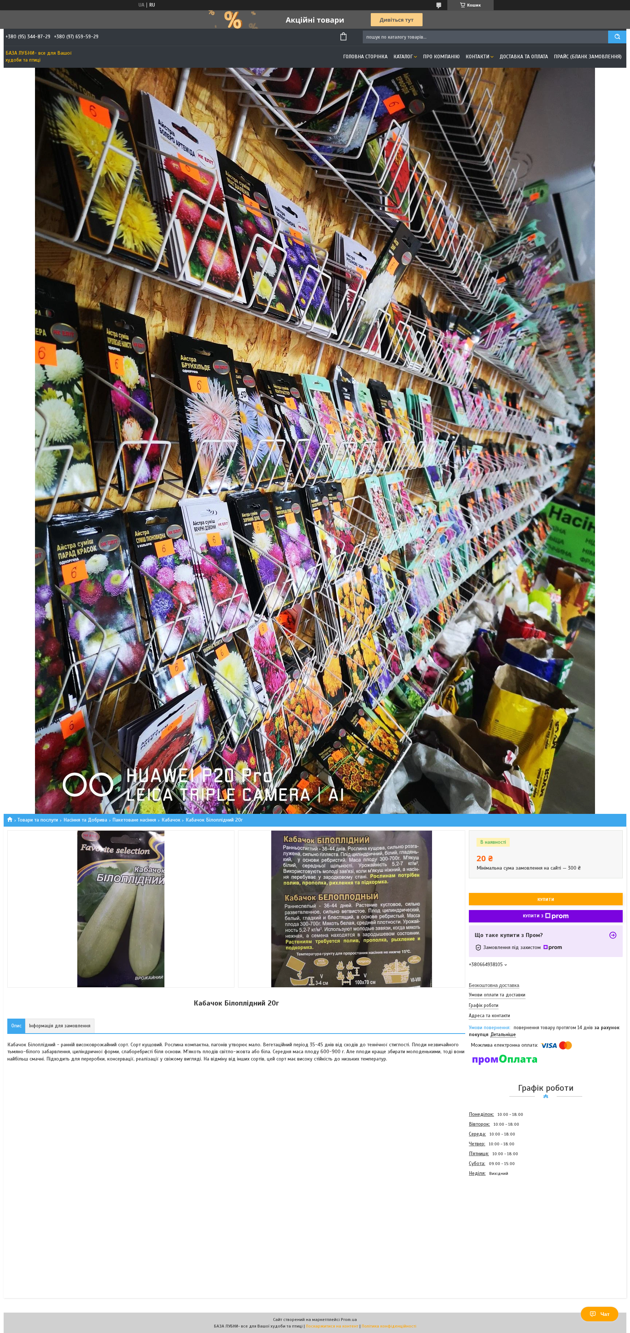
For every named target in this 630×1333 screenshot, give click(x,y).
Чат (605, 1314)
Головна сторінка (365, 57)
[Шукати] (617, 37)
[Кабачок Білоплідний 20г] (495, 1217)
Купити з (533, 915)
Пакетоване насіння (134, 820)
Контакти (477, 57)
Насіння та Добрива (85, 820)
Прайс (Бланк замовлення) (588, 57)
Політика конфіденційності (389, 1326)
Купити (545, 899)
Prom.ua (349, 1319)
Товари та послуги (38, 820)
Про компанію (441, 57)
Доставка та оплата (523, 57)
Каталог (403, 57)
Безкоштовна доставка (494, 985)
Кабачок (171, 820)
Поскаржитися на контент (332, 1326)
